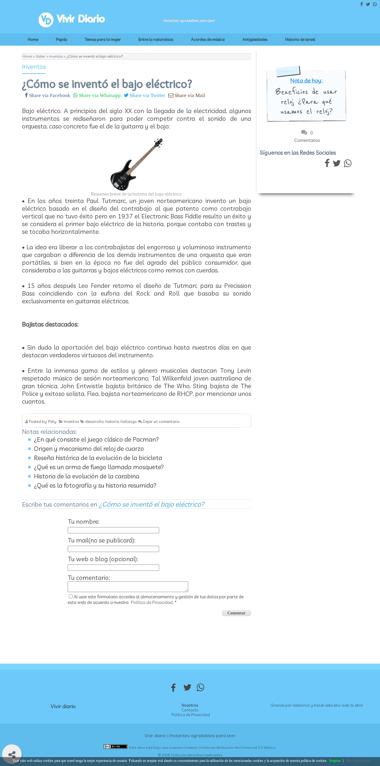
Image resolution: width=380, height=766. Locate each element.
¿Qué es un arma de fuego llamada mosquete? (99, 467)
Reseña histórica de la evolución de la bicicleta (98, 457)
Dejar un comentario (161, 421)
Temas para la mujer (103, 39)
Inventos (34, 66)
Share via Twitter (147, 95)
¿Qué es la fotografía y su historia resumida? (95, 485)
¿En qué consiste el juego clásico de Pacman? (96, 439)
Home (33, 39)
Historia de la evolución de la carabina (86, 476)
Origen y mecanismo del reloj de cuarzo (89, 448)
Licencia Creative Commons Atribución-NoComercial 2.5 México (222, 747)
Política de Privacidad (191, 714)
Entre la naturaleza (156, 39)
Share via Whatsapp (99, 95)
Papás (61, 39)
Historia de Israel (300, 39)
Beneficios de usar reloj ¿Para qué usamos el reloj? (306, 102)
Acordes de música (208, 39)
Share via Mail (189, 95)
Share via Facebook (49, 95)
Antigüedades (255, 39)
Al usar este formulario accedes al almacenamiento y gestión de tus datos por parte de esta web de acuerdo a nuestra (156, 599)
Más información (358, 761)
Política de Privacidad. (152, 602)
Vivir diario (63, 706)
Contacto (190, 710)
